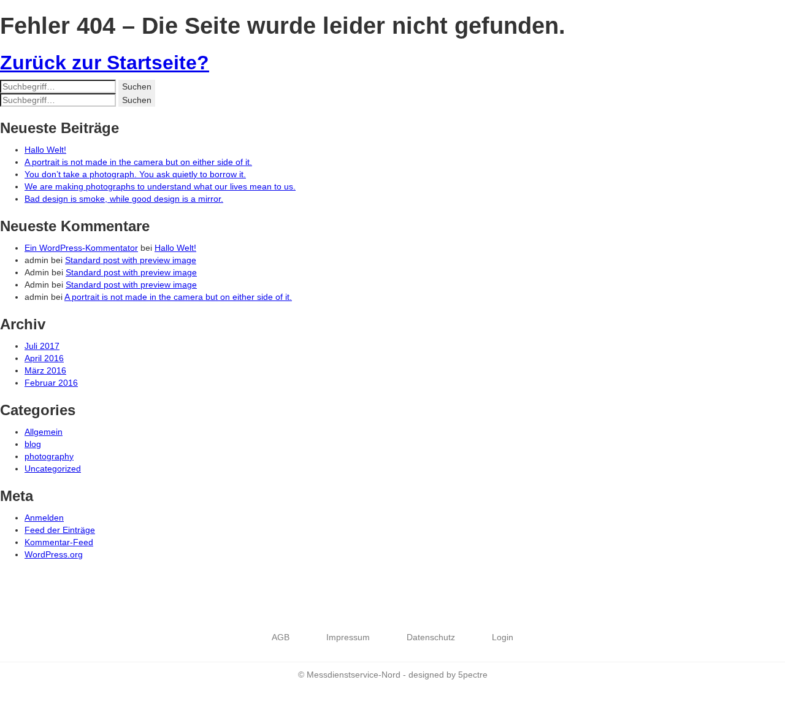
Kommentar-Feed (59, 542)
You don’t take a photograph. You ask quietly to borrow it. (135, 174)
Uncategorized (53, 468)
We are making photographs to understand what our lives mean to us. (160, 186)
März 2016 (45, 370)
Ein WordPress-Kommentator (81, 248)
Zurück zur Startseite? (104, 63)
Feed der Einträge (60, 530)
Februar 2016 (51, 383)
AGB (280, 637)
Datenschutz (431, 637)
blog (33, 444)
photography (49, 456)
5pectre (473, 674)
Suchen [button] (136, 86)
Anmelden (44, 517)
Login (502, 637)
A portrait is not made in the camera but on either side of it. (138, 162)
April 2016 (44, 358)
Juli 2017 (42, 346)
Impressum (348, 637)
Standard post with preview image (130, 260)
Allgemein (44, 432)
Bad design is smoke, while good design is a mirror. (124, 199)
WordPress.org (54, 554)
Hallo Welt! (45, 150)
